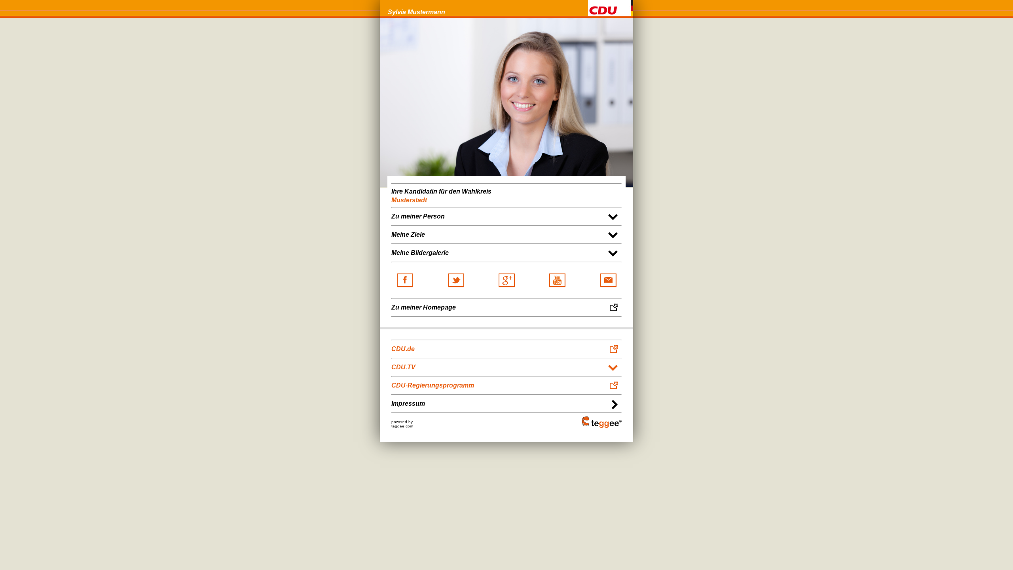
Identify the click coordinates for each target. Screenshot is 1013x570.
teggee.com (402, 426)
